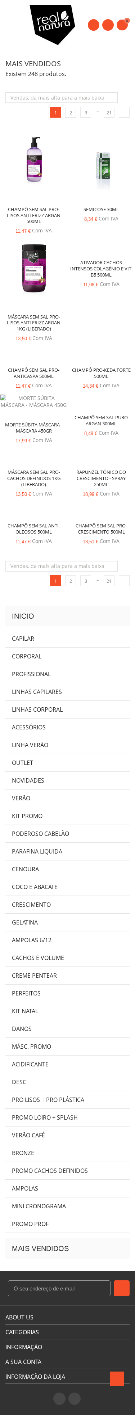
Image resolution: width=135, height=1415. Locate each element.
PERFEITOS (26, 993)
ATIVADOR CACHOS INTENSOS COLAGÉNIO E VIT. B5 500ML (101, 268)
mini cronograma (39, 1206)
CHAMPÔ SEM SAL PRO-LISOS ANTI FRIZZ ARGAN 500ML (33, 215)
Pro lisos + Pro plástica (48, 1100)
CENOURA (25, 869)
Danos (22, 1029)
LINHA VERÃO (30, 745)
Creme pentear (34, 976)
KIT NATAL (25, 1011)
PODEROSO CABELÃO (40, 834)
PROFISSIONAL (31, 674)
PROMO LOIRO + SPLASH (45, 1117)
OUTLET (22, 763)
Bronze (23, 1153)
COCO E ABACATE (35, 887)
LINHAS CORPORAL (37, 709)
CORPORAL (26, 656)
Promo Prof (30, 1224)
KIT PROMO (27, 816)
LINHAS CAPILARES (37, 692)
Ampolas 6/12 (31, 940)
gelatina (25, 922)
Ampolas (25, 1188)
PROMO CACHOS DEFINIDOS (50, 1171)
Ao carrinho (20, 163)
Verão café (28, 1135)
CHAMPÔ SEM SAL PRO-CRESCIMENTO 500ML (101, 528)
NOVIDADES (28, 780)
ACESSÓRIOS (29, 727)
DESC (19, 1082)
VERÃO (21, 798)
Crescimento (31, 905)
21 (109, 112)
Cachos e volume (38, 958)
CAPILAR (23, 639)
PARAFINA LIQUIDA (37, 851)
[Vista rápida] (33, 161)
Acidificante (30, 1064)
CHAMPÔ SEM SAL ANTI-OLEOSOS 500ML (34, 528)
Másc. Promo (31, 1046)
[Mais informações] (47, 161)
